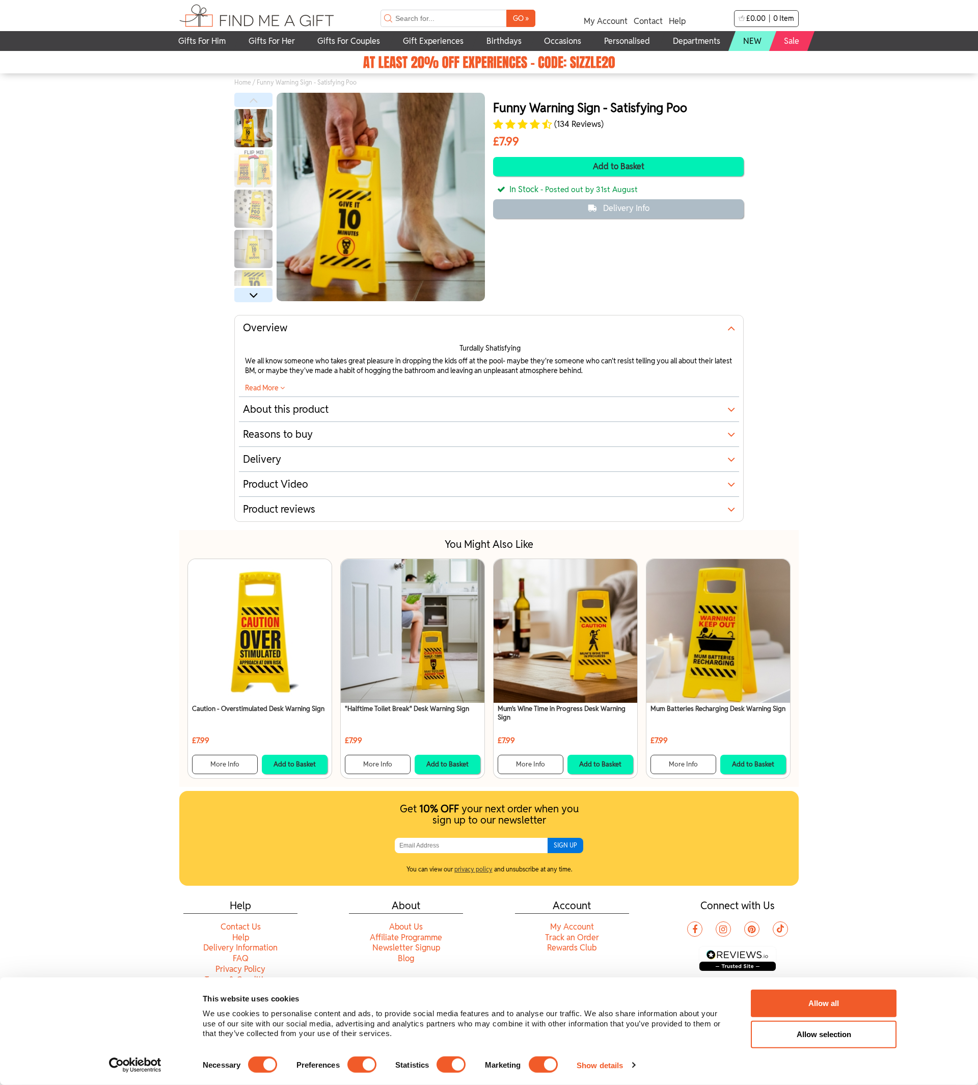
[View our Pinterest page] (751, 929)
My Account (606, 21)
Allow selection (824, 1034)
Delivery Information (240, 947)
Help (677, 21)
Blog (406, 958)
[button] (253, 100)
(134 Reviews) (578, 124)
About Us (406, 926)
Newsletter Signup (406, 947)
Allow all (823, 1003)
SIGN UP (565, 845)
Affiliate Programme (406, 937)
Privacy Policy (240, 969)
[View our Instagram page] (723, 929)
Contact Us (241, 926)
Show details (600, 1065)
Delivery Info (626, 208)
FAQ (241, 958)
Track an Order (572, 937)
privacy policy (473, 869)
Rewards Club (571, 947)
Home (242, 82)
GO (521, 18)
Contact (648, 21)
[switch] (361, 1064)
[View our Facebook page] (694, 929)
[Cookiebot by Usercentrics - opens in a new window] (135, 1065)
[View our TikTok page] (780, 929)
